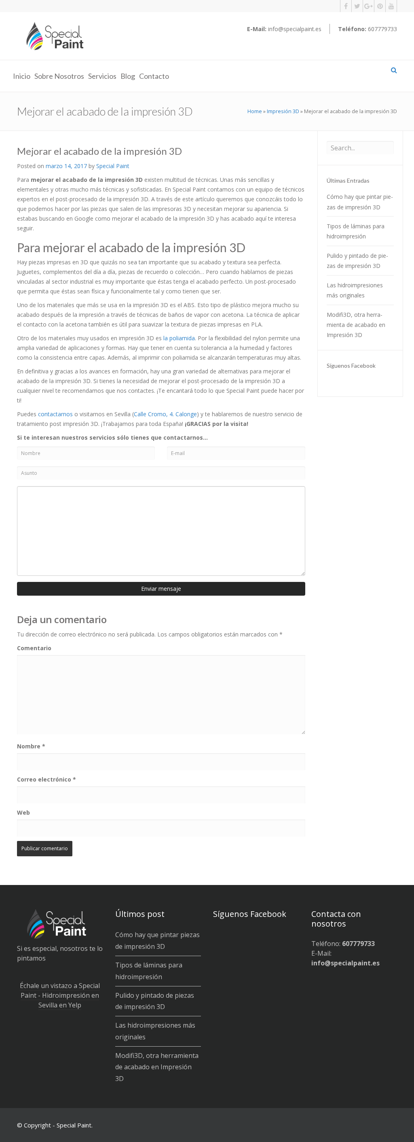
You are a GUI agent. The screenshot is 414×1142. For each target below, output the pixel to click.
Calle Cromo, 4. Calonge (165, 414)
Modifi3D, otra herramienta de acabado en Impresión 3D (356, 325)
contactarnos (55, 414)
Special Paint (112, 166)
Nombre (31, 746)
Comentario (34, 648)
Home (254, 111)
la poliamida (179, 338)
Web (23, 812)
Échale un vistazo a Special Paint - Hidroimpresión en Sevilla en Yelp (60, 995)
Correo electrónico (46, 779)
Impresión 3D (283, 111)
